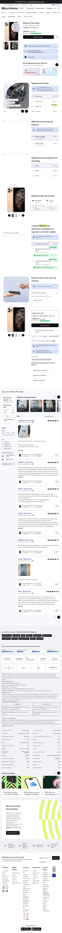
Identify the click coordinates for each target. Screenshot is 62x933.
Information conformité (54, 336)
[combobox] (45, 293)
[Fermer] (60, 2)
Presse (4, 874)
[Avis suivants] (58, 617)
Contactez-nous (16, 873)
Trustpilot (4, 883)
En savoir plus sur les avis (8, 420)
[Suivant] (23, 215)
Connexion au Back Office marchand (26, 901)
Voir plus (20, 450)
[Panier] (58, 8)
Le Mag (34, 870)
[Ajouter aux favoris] (56, 37)
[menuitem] (20, 12)
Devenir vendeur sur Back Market (26, 896)
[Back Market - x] (7, 891)
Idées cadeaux (36, 881)
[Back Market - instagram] (3, 887)
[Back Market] (10, 8)
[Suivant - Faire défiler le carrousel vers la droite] (56, 64)
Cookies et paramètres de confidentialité (46, 893)
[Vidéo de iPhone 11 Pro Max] (14, 46)
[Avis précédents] (54, 617)
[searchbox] (23, 8)
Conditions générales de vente (46, 880)
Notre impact (5, 877)
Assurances (26, 880)
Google (8, 827)
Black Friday (35, 883)
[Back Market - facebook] (3, 891)
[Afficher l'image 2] (16, 215)
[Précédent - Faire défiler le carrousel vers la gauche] (52, 64)
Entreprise (50, 8)
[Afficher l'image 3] (19, 215)
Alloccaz (45, 336)
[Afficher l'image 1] (12, 215)
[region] (40, 72)
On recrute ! (5, 885)
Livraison (14, 879)
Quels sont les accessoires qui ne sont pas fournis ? (43, 363)
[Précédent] (9, 215)
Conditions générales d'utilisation (45, 874)
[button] (16, 27)
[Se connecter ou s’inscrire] (55, 8)
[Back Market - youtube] (7, 887)
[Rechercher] (20, 8)
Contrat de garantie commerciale (26, 876)
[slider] (3, 435)
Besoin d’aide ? (40, 8)
